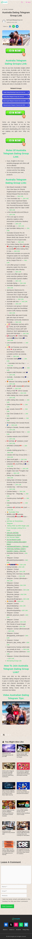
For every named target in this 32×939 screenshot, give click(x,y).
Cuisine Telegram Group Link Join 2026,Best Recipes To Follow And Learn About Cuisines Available (8, 813)
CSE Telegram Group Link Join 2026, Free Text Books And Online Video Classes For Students (23, 851)
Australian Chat (13, 512)
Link (8, 519)
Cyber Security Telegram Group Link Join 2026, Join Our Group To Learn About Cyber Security (8, 793)
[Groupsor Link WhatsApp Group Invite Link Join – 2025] (4, 2)
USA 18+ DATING (13, 532)
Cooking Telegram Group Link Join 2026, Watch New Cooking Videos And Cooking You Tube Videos (23, 833)
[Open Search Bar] (22, 2)
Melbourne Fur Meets (14, 535)
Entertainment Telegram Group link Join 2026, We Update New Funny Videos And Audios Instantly (23, 773)
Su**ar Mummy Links (14, 539)
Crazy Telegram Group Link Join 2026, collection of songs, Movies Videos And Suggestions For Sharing (8, 851)
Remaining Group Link (14, 661)
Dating (6, 9)
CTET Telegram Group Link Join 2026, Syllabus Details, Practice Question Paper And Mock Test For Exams (23, 811)
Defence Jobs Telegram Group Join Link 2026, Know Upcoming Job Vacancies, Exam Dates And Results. (8, 773)
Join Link (20, 196)
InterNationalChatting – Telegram (17, 546)
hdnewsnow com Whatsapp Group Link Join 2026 (7, 755)
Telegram (10, 9)
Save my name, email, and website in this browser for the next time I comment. (16, 900)
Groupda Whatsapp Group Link (15, 20)
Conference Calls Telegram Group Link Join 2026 (8, 832)
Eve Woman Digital (13, 537)
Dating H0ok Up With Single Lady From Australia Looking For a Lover (18, 528)
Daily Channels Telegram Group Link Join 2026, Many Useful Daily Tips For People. (23, 755)
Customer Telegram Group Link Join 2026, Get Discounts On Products (23, 792)
